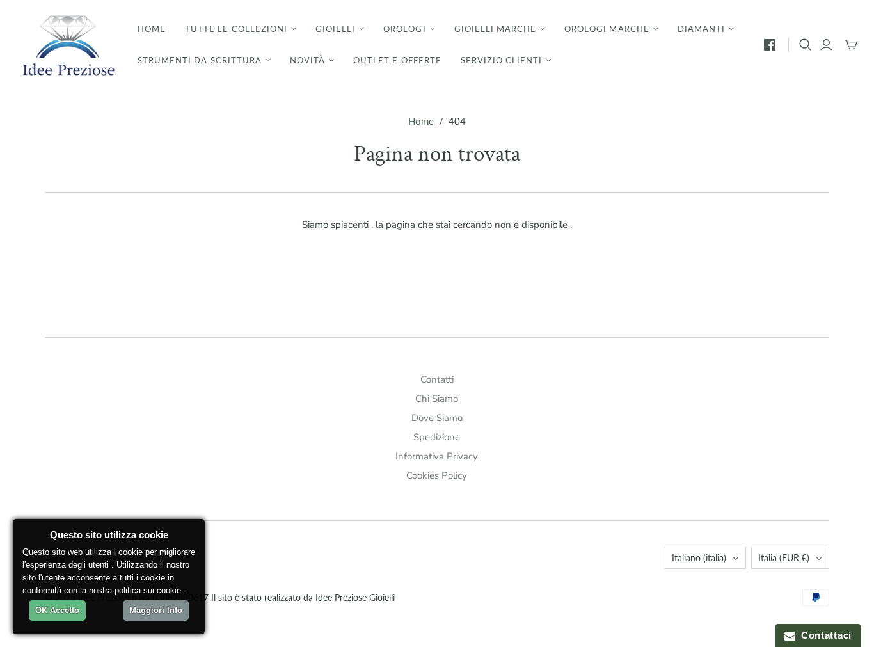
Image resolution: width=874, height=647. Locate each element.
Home (152, 29)
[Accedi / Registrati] (826, 45)
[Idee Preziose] (67, 44)
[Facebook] (769, 45)
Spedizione (436, 437)
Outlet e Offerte (397, 60)
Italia (783, 557)
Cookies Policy (436, 475)
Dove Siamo (437, 417)
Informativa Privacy (436, 456)
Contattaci (823, 635)
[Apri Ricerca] (805, 44)
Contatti (437, 379)
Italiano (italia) (699, 557)
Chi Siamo (436, 398)
